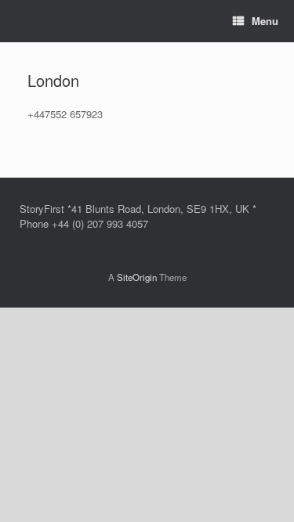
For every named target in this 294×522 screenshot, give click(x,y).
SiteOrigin (137, 277)
